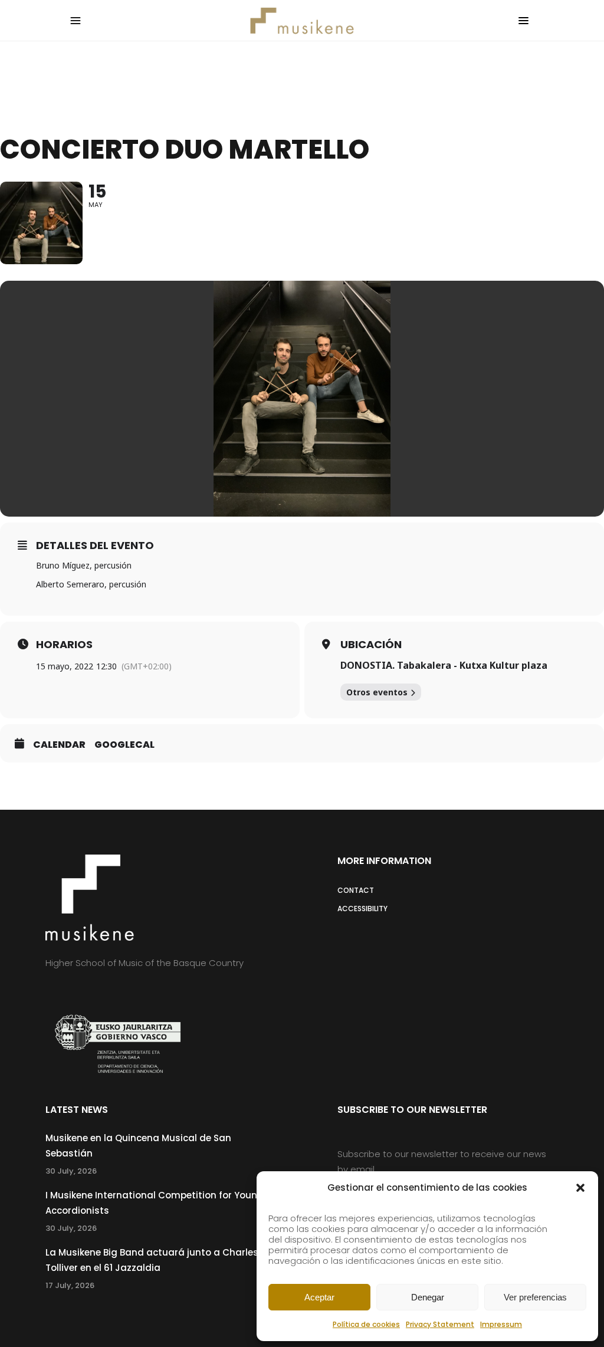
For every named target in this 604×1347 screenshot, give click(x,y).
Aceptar (319, 1297)
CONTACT (355, 890)
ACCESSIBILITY (362, 909)
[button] (580, 1188)
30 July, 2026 (71, 1171)
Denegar (427, 1297)
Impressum (501, 1324)
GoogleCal (124, 745)
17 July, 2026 (69, 1285)
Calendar (59, 745)
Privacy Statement (440, 1324)
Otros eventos (377, 692)
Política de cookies (366, 1324)
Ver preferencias (535, 1297)
